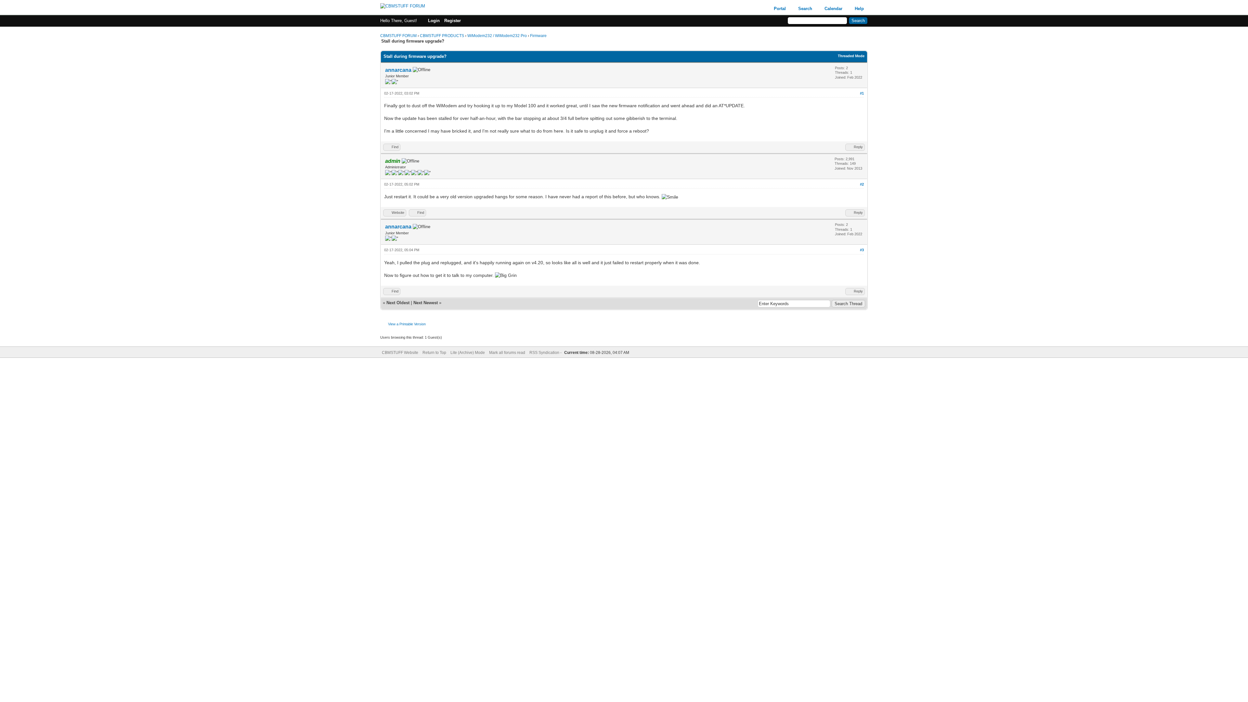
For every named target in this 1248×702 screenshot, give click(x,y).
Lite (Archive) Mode (467, 352)
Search (805, 8)
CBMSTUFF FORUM (398, 35)
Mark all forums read (507, 352)
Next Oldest (398, 302)
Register (452, 20)
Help (859, 8)
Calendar (833, 8)
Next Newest (425, 302)
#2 (862, 184)
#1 (862, 93)
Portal (780, 8)
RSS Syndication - (546, 352)
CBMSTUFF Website (400, 352)
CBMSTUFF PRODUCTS (442, 35)
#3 (862, 250)
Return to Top (434, 352)
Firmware (538, 35)
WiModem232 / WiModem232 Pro (497, 35)
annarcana (398, 70)
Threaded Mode (851, 56)
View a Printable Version (407, 324)
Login (434, 20)
